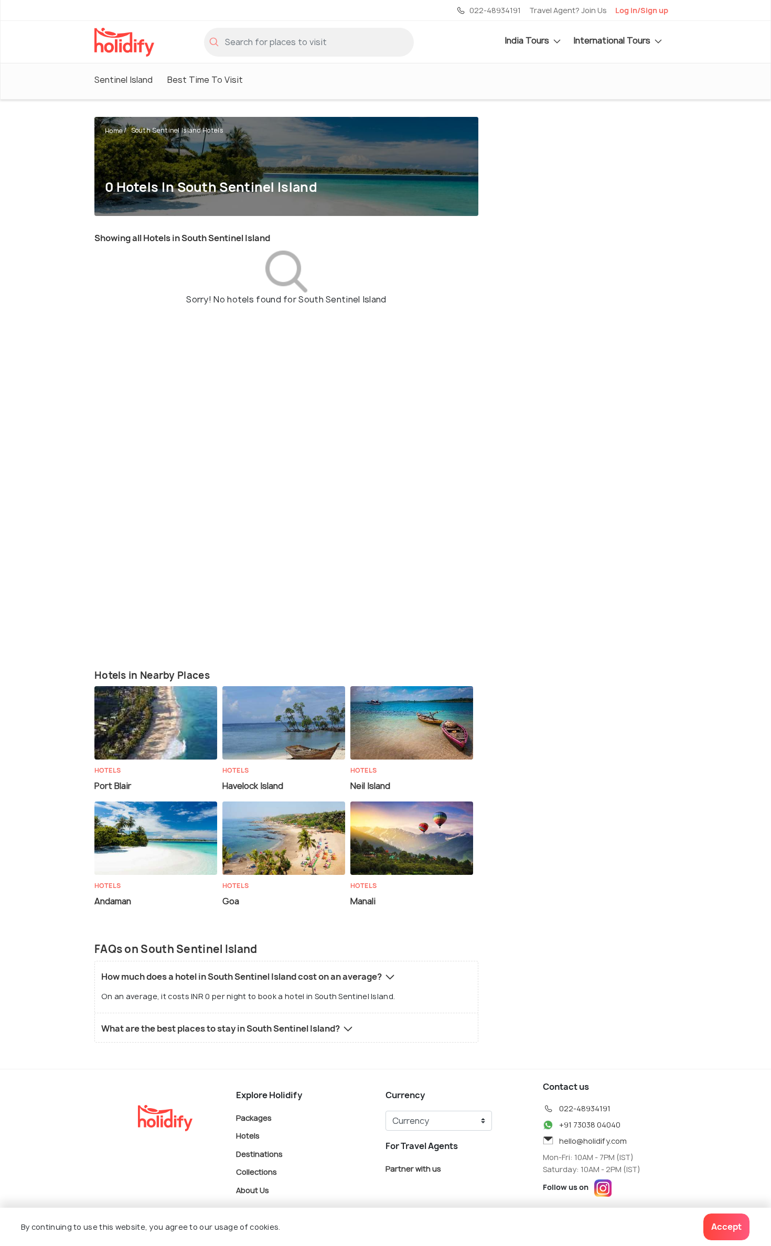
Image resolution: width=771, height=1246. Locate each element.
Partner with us (413, 1168)
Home (114, 130)
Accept (726, 1226)
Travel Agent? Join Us (568, 10)
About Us (252, 1190)
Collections (256, 1172)
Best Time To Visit (205, 79)
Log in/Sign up (641, 10)
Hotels (248, 1136)
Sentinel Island (123, 79)
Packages (254, 1117)
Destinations (259, 1153)
